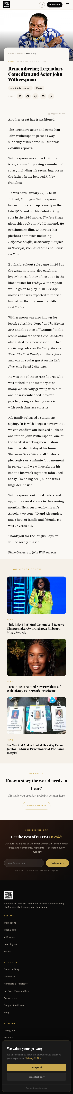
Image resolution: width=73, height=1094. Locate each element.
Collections (10, 922)
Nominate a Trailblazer (16, 983)
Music (39, 88)
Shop (7, 1012)
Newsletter (10, 976)
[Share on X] (20, 96)
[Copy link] (51, 96)
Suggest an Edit (58, 113)
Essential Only (37, 1076)
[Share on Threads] (35, 96)
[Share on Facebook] (28, 96)
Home (11, 53)
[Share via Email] (43, 96)
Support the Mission (14, 1005)
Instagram (9, 1030)
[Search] (42, 5)
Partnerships (10, 998)
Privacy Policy (33, 1058)
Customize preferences (36, 1088)
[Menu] (67, 5)
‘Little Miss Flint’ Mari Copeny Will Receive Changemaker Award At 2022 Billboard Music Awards (35, 629)
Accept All (36, 1067)
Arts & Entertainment (20, 88)
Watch (7, 951)
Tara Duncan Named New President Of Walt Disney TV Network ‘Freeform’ (34, 689)
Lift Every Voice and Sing (17, 991)
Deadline (14, 148)
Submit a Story (36, 805)
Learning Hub (11, 944)
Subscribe (54, 5)
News (20, 53)
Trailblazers (10, 929)
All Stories (9, 937)
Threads (8, 1037)
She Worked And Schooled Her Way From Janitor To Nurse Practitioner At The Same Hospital (35, 749)
